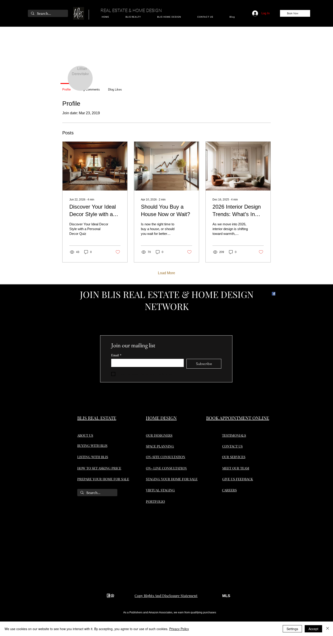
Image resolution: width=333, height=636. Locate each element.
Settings (292, 628)
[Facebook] (273, 293)
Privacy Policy (179, 628)
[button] (133, 17)
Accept (313, 628)
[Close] (327, 628)
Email (116, 355)
